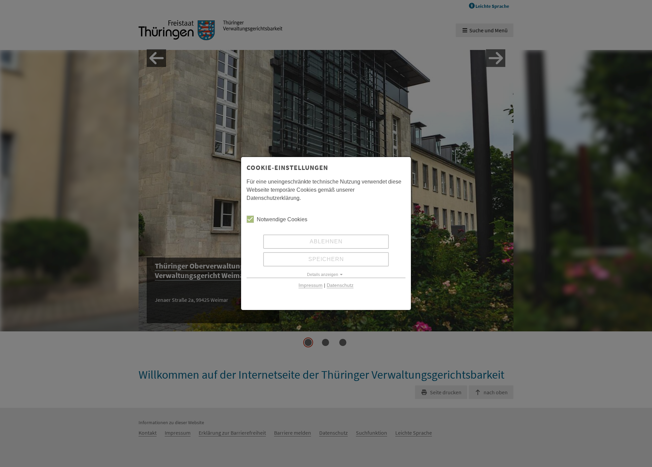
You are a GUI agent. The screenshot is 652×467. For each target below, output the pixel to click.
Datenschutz (340, 285)
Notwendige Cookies (282, 219)
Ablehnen (326, 241)
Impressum (310, 285)
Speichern (326, 259)
